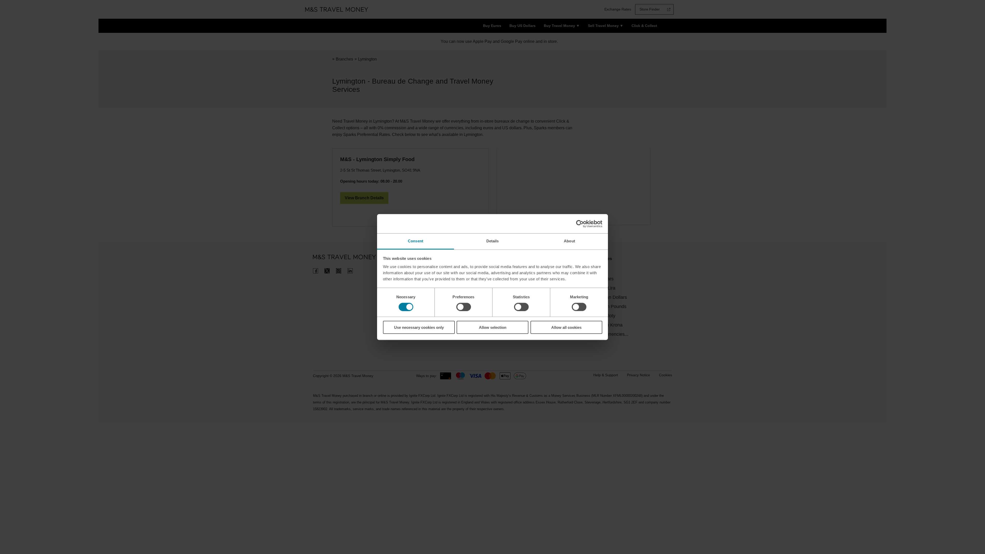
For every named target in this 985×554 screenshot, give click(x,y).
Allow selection (492, 327)
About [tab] (569, 241)
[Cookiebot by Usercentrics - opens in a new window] (579, 223)
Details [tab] (492, 241)
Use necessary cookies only (419, 327)
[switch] (463, 307)
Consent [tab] (415, 241)
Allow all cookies (566, 327)
